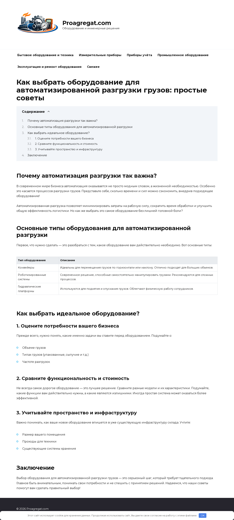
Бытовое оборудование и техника (45, 55)
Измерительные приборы (100, 55)
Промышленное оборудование (183, 55)
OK (203, 515)
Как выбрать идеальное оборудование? (59, 133)
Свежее (93, 67)
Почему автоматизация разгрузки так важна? (62, 120)
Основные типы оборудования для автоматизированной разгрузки (80, 127)
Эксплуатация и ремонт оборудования (49, 67)
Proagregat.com (86, 23)
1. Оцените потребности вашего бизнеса (64, 138)
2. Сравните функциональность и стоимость (66, 143)
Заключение (37, 155)
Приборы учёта (139, 55)
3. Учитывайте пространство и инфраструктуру (68, 149)
